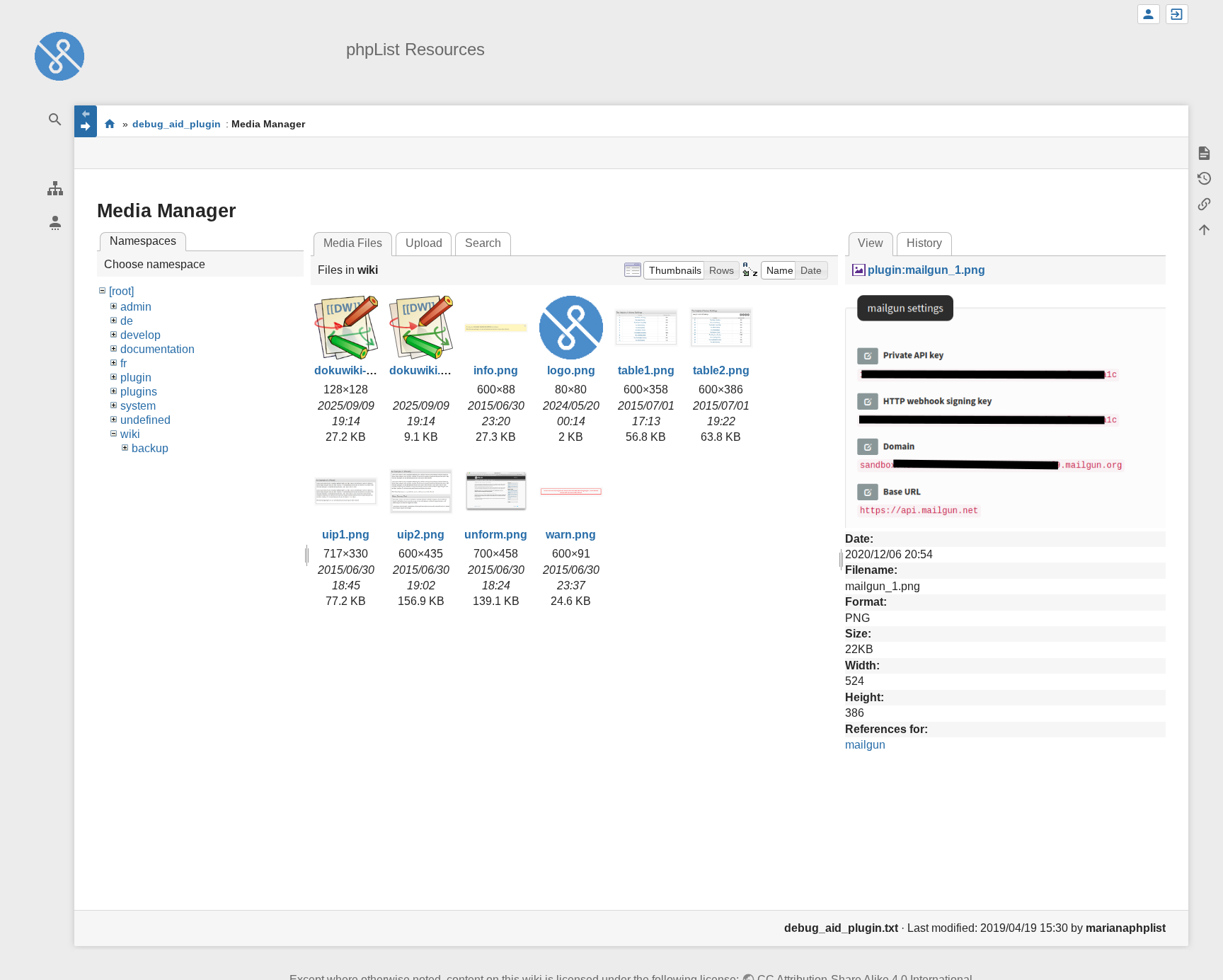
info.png (495, 370)
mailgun (865, 745)
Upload (424, 243)
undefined (145, 420)
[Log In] (1177, 14)
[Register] (1148, 14)
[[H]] (59, 56)
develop (140, 335)
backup (150, 448)
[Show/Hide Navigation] (85, 121)
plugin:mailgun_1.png (926, 270)
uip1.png (345, 535)
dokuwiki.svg (424, 370)
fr (123, 363)
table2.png (721, 370)
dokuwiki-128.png (361, 370)
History (924, 243)
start (109, 123)
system (138, 406)
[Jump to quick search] (55, 120)
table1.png (646, 370)
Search (483, 243)
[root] (121, 291)
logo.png (571, 370)
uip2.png (420, 535)
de (126, 321)
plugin (135, 377)
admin (135, 307)
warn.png (571, 535)
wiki (130, 434)
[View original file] (1005, 409)
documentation (157, 349)
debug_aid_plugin (176, 123)
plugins (138, 392)
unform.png (495, 535)
